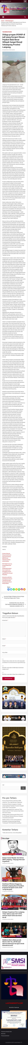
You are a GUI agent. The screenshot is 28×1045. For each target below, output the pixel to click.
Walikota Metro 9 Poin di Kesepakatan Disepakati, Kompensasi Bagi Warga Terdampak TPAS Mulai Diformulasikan (11, 821)
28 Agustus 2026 (6, 863)
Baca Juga (5, 838)
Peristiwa (19, 854)
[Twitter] (11, 589)
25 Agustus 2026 (6, 947)
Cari (3, 785)
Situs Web (4, 652)
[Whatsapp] (14, 589)
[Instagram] (22, 589)
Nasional (5, 854)
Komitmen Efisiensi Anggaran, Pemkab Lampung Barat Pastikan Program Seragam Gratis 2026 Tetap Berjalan (13, 806)
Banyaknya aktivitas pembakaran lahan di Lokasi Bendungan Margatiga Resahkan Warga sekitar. (7, 580)
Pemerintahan (11, 854)
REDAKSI (3, 1033)
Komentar (5, 620)
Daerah (4, 878)
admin (13, 49)
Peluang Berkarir (5, 1035)
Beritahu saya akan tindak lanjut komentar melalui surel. (13, 668)
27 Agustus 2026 (6, 891)
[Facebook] (8, 589)
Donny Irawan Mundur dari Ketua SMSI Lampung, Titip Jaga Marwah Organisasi (13, 859)
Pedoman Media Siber (6, 1031)
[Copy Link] (16, 589)
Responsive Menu (25, 1)
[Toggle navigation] (3, 17)
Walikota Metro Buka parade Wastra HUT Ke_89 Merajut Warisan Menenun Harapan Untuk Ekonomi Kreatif (12, 816)
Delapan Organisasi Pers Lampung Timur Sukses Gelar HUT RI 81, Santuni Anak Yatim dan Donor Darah (13, 811)
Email (4, 645)
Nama (4, 639)
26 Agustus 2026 (6, 919)
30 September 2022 (6, 49)
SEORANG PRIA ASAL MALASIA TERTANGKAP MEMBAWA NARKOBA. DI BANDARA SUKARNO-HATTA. (14, 604)
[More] (24, 589)
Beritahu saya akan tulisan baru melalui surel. (13, 674)
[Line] (19, 589)
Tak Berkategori (7, 31)
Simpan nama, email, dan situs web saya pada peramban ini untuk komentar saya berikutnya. (13, 661)
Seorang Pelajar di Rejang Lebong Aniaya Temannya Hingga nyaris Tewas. (14, 597)
